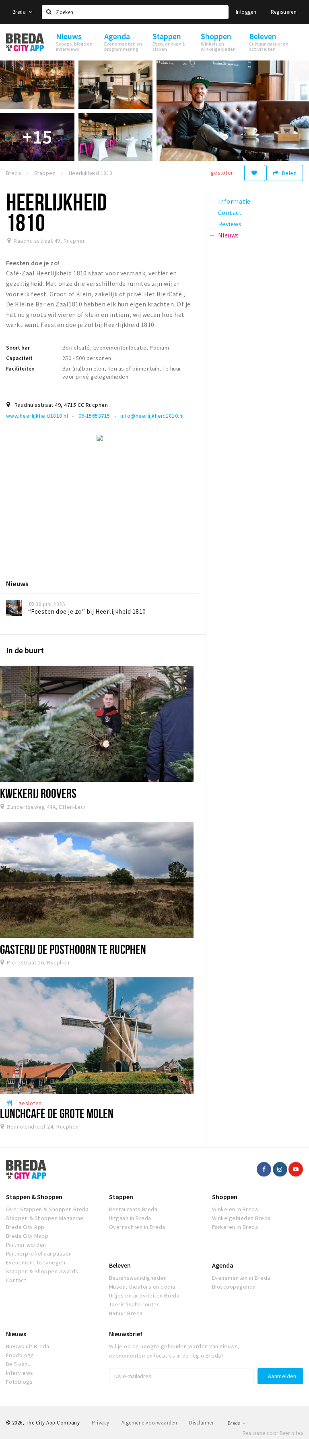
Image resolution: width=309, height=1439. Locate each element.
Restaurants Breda (133, 1209)
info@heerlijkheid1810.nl (152, 415)
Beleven (120, 1265)
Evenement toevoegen (35, 1262)
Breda (19, 11)
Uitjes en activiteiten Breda (144, 1295)
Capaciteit (19, 358)
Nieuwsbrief (125, 1334)
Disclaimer (201, 1422)
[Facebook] (264, 1169)
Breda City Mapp (27, 1235)
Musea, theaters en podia (142, 1286)
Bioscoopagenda (234, 1286)
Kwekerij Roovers (38, 793)
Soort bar (18, 347)
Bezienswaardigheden (138, 1277)
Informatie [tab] (234, 201)
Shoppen (224, 1197)
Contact (16, 1280)
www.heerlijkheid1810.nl (37, 415)
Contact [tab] (230, 212)
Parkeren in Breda (235, 1227)
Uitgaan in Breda (130, 1218)
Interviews (19, 1373)
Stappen (121, 1197)
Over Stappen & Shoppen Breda (47, 1209)
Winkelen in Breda (235, 1209)
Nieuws (16, 1334)
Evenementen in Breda (241, 1277)
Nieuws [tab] (228, 235)
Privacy (100, 1422)
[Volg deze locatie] (254, 173)
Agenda (222, 1265)
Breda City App (25, 1227)
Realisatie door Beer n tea (273, 1433)
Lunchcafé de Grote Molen (56, 1113)
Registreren (284, 11)
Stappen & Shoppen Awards (42, 1271)
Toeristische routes (134, 1304)
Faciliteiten (20, 368)
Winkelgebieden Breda (241, 1218)
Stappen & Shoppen (34, 1197)
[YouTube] (295, 1169)
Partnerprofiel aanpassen (39, 1253)
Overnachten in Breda (137, 1227)
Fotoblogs (19, 1381)
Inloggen (246, 11)
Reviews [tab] (229, 224)
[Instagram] (280, 1169)
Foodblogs (20, 1355)
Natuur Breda (126, 1313)
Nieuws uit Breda (27, 1346)
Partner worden (26, 1244)
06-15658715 (94, 415)
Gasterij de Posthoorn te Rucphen (73, 949)
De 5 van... (19, 1364)
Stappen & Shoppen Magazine (44, 1218)
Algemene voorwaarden (149, 1422)
